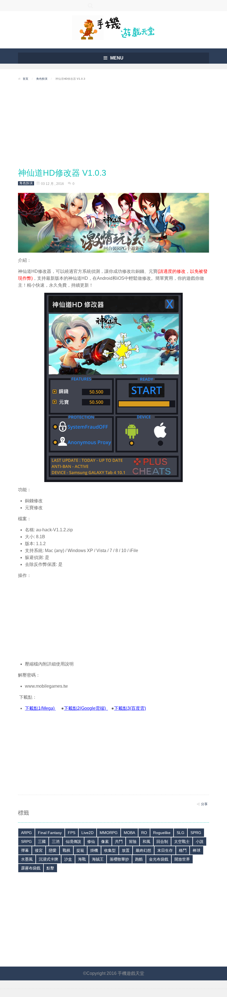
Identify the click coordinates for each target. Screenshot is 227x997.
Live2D (87, 832)
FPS (71, 832)
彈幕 (25, 850)
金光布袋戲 (158, 859)
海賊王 (98, 859)
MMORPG (109, 832)
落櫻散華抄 (119, 859)
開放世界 (182, 859)
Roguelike (162, 832)
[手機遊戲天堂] (113, 27)
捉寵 (80, 850)
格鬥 (183, 850)
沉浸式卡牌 (48, 859)
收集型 (110, 850)
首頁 (25, 78)
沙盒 (68, 859)
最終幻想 (143, 850)
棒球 (196, 850)
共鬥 (119, 841)
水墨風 (27, 859)
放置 (126, 850)
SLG (180, 832)
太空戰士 (182, 841)
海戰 (82, 859)
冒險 (132, 841)
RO (144, 832)
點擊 (50, 868)
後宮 (39, 850)
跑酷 (139, 859)
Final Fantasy (50, 832)
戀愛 (52, 850)
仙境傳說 (73, 841)
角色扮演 (41, 78)
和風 (146, 841)
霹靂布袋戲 (30, 868)
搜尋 (90, 5)
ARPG (26, 832)
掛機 (94, 850)
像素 (105, 841)
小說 (199, 841)
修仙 (91, 841)
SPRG (195, 832)
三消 (56, 841)
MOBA (129, 832)
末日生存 (165, 850)
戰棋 (66, 850)
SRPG (26, 841)
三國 (42, 841)
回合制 (162, 841)
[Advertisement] (113, 124)
